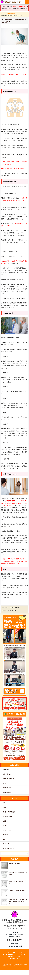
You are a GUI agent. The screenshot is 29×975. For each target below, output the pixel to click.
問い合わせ (6, 844)
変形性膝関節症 (7, 792)
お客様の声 (6, 821)
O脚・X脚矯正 (7, 774)
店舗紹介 (5, 834)
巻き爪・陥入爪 (7, 783)
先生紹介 (5, 807)
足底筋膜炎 (6, 769)
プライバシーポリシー (9, 848)
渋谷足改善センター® (14, 924)
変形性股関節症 (14, 608)
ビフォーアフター (7, 816)
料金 (4, 803)
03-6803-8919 (14, 939)
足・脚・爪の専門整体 (9, 812)
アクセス (5, 825)
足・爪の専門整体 (8, 954)
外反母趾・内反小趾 (8, 778)
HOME (8, 952)
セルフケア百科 (7, 830)
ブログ (4, 839)
